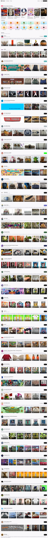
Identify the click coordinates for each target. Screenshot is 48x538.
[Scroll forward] (47, 12)
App (39, 1)
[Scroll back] (1, 12)
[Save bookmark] (19, 8)
